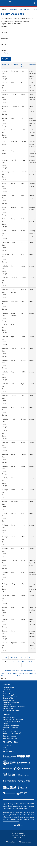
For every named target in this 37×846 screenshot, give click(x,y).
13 (23, 661)
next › (30, 661)
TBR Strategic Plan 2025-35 (12, 734)
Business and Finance (10, 696)
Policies (5, 724)
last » (18, 665)
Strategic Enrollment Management (14, 706)
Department (4, 38)
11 (13, 661)
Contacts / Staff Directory (11, 726)
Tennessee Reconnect (10, 738)
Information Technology (11, 702)
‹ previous (13, 658)
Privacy (5, 749)
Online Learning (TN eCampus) (13, 732)
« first (5, 658)
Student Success (8, 708)
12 (18, 661)
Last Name (4, 32)
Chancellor (6, 690)
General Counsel (8, 700)
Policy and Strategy (9, 704)
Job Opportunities (9, 717)
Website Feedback (9, 751)
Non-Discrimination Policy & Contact (18, 820)
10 (9, 661)
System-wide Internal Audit (11, 710)
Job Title (3, 44)
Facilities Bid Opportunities (11, 722)
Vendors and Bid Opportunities (13, 719)
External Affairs (8, 698)
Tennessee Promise (9, 736)
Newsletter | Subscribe (10, 728)
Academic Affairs (8, 692)
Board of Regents (8, 688)
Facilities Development (10, 694)
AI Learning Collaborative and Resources (16, 730)
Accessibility (7, 745)
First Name (4, 26)
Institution (4, 50)
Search (5, 747)
